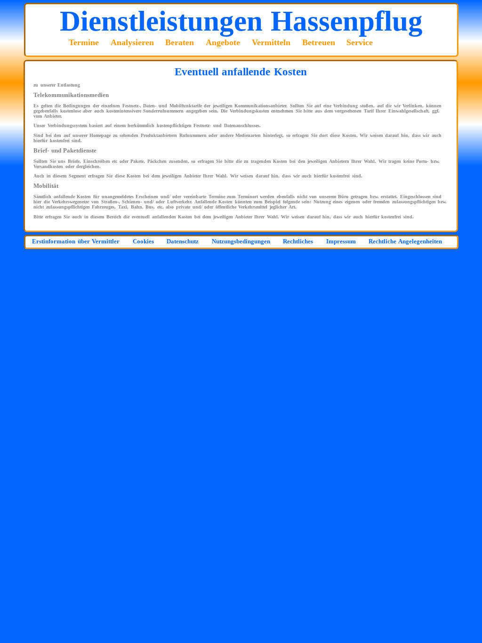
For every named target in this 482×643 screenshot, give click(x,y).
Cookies (143, 241)
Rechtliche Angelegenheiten (405, 241)
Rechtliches (298, 241)
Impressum (341, 241)
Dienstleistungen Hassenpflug (241, 21)
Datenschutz (183, 241)
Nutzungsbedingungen (241, 241)
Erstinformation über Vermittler (76, 241)
